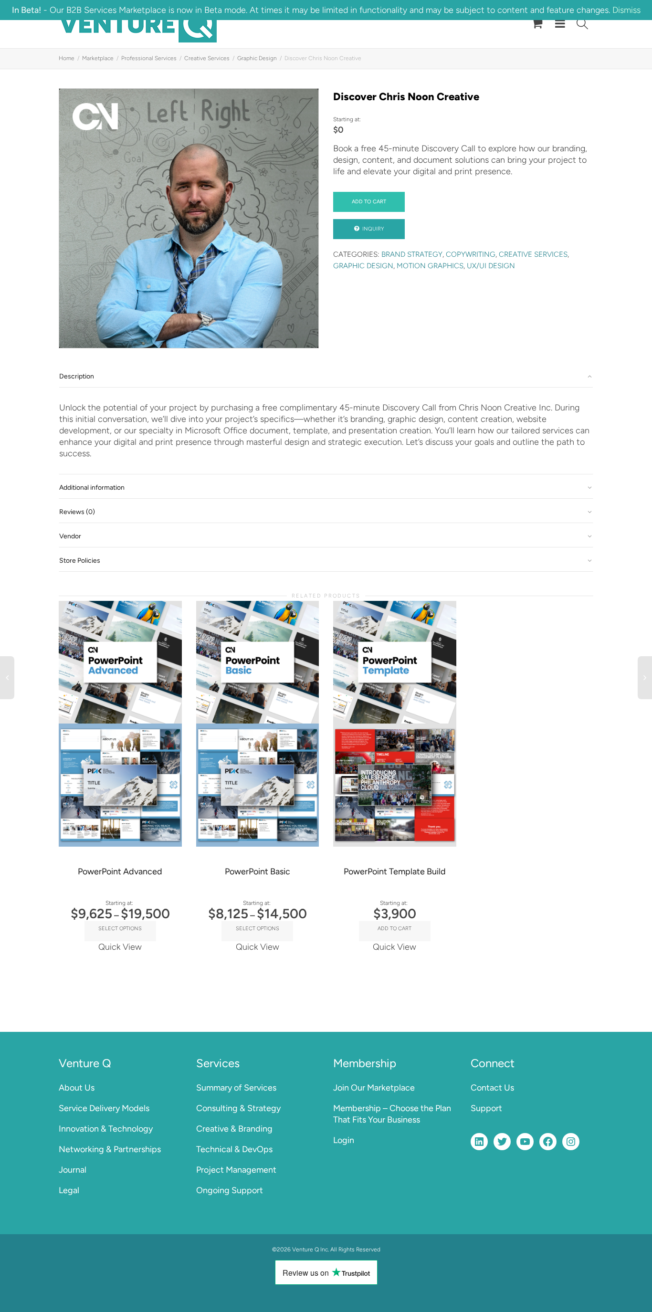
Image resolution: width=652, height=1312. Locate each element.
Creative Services (207, 58)
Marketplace (98, 58)
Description (76, 376)
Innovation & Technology (106, 1128)
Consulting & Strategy (238, 1108)
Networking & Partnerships (110, 1149)
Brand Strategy (411, 254)
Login (343, 1140)
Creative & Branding (234, 1128)
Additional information (92, 487)
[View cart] (537, 24)
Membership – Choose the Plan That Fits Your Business (392, 1114)
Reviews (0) (77, 512)
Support (486, 1108)
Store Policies (79, 560)
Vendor (70, 536)
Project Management (236, 1170)
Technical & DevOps (234, 1149)
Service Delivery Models (104, 1108)
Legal (69, 1190)
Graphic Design (257, 58)
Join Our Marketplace (374, 1087)
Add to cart (369, 202)
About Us (77, 1087)
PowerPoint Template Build (395, 871)
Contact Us (492, 1087)
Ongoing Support (229, 1190)
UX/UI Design (491, 266)
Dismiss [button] (626, 10)
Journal (72, 1170)
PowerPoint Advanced (120, 871)
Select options (120, 928)
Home (66, 58)
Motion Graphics (430, 266)
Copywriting (470, 254)
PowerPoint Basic (257, 871)
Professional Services (149, 58)
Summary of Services (236, 1087)
